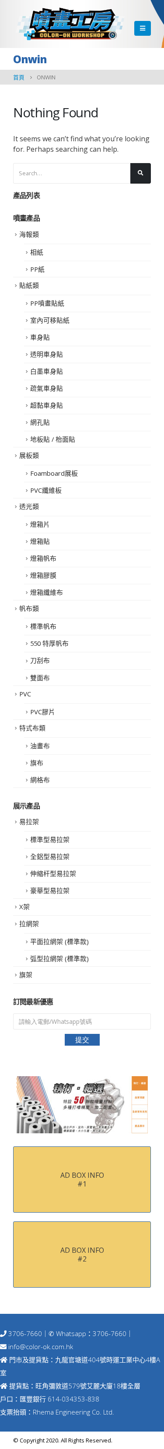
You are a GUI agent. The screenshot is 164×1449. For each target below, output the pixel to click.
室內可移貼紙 (50, 320)
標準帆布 (43, 626)
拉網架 (29, 923)
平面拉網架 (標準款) (59, 941)
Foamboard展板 (54, 473)
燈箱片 (40, 524)
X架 (24, 906)
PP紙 (37, 269)
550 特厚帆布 (49, 643)
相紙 (36, 252)
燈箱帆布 (43, 558)
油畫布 (40, 745)
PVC (25, 693)
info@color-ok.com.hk (40, 1346)
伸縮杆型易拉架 (53, 873)
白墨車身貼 (46, 371)
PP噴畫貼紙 (47, 303)
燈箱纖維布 (46, 592)
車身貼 (40, 337)
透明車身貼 (46, 354)
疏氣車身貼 (46, 388)
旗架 (25, 974)
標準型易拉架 (50, 839)
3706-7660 (24, 1333)
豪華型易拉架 (50, 890)
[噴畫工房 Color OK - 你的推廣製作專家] (70, 24)
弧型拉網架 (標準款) (59, 958)
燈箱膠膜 (43, 575)
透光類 (29, 506)
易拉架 (29, 821)
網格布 (40, 779)
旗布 (36, 762)
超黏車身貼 (46, 405)
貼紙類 (29, 285)
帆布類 (29, 608)
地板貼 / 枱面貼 (52, 439)
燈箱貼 (40, 541)
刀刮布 (40, 660)
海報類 (29, 234)
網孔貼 (40, 422)
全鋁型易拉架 (50, 856)
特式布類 (32, 727)
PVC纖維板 (46, 490)
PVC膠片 (42, 711)
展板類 (29, 455)
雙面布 (40, 677)
